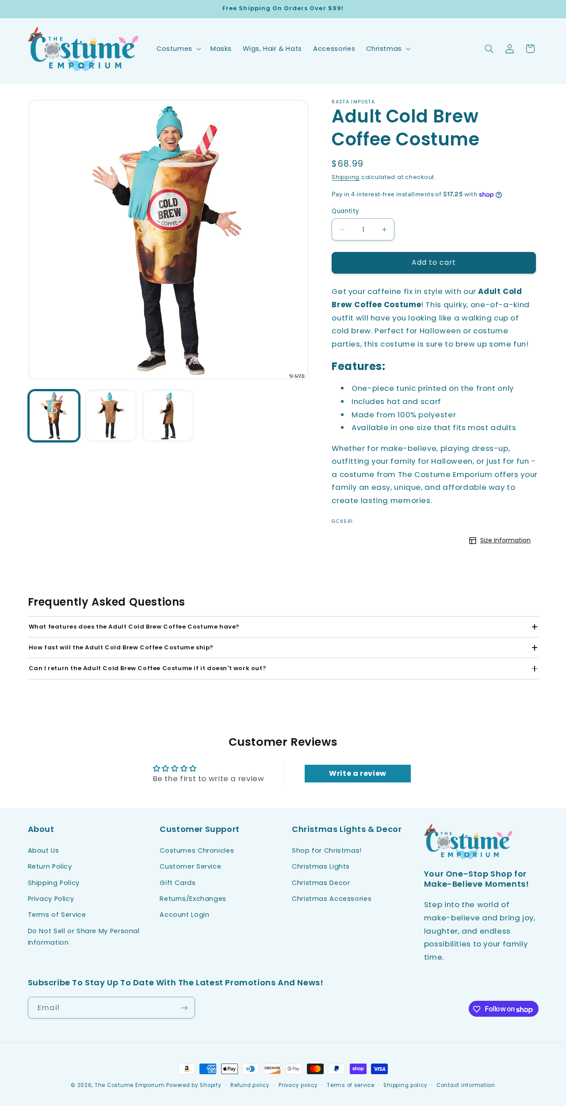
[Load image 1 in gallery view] (54, 415)
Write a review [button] (357, 773)
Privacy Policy (51, 898)
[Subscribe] (184, 1008)
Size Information (505, 540)
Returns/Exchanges (193, 898)
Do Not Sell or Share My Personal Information (84, 936)
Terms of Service (57, 914)
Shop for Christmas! (327, 850)
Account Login (184, 914)
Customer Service (190, 866)
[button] (178, 48)
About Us (43, 850)
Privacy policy (298, 1085)
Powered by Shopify (193, 1085)
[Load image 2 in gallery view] (111, 415)
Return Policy (50, 866)
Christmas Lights (321, 866)
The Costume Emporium (130, 1085)
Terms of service (351, 1085)
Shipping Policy (54, 882)
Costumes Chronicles (197, 850)
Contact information (465, 1085)
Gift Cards (177, 882)
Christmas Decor (321, 882)
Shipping (345, 177)
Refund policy (250, 1085)
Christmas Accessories (331, 898)
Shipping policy (405, 1085)
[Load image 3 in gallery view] (168, 415)
